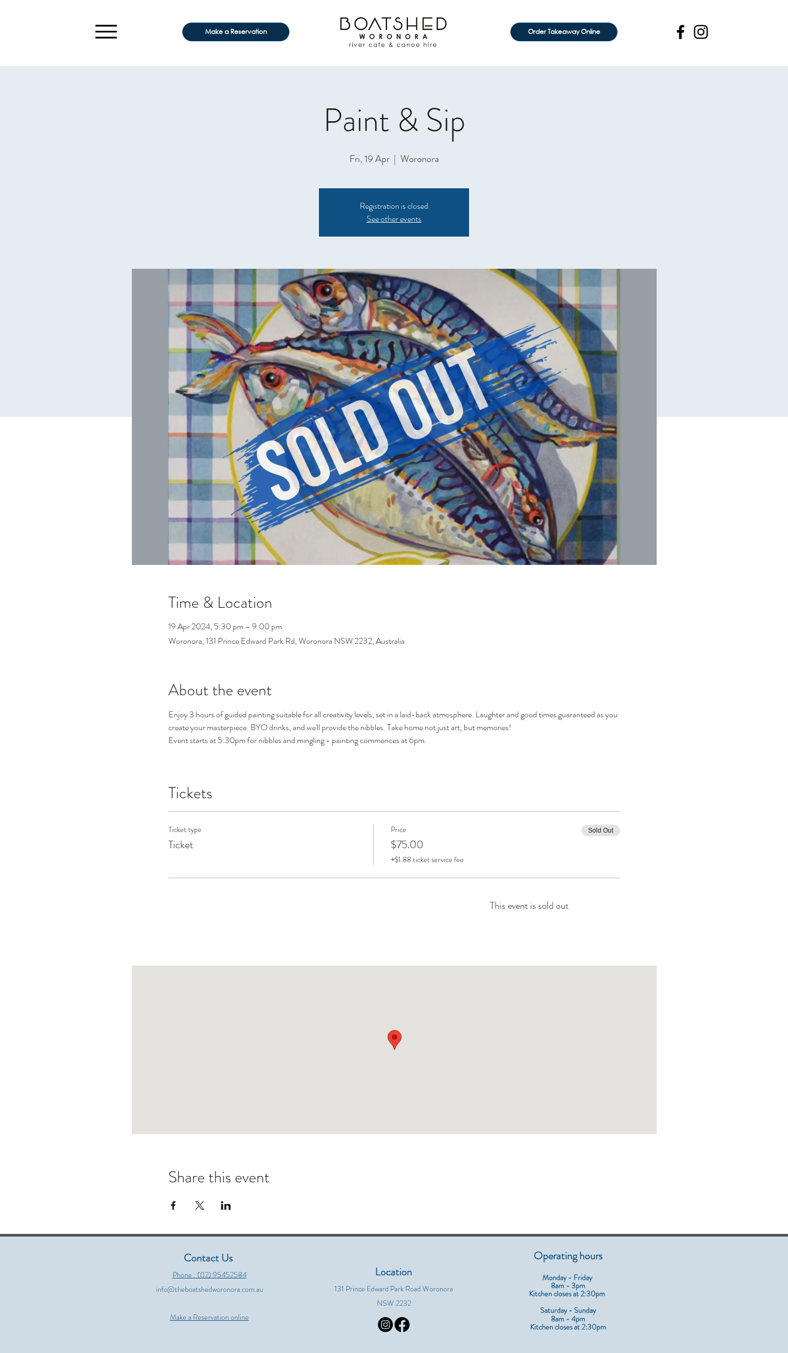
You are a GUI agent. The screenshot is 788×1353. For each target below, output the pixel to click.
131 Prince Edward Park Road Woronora (393, 1288)
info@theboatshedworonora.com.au (209, 1289)
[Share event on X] (200, 1205)
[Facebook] (680, 32)
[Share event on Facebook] (173, 1205)
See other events (394, 218)
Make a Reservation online (209, 1317)
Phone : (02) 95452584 (210, 1274)
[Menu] (106, 31)
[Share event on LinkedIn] (226, 1205)
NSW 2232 (394, 1303)
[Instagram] (701, 32)
